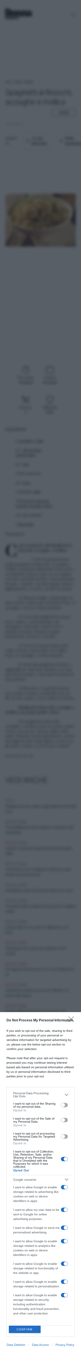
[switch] (64, 1105)
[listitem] (40, 1095)
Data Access (40, 1344)
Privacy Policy (65, 1344)
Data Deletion (16, 1344)
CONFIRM (25, 1329)
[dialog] (40, 1182)
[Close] (72, 1020)
